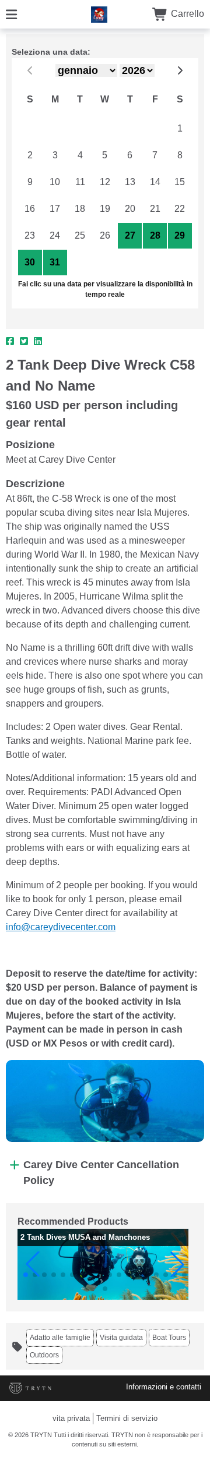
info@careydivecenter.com (61, 927)
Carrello (186, 14)
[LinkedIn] (38, 342)
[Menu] (11, 14)
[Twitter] (24, 342)
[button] (33, 1264)
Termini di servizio (127, 1418)
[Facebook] (10, 342)
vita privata (71, 1418)
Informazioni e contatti (163, 1386)
